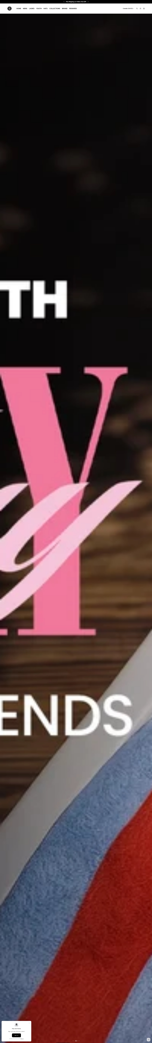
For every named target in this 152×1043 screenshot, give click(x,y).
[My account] (140, 8)
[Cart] (144, 8)
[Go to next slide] (88, 1)
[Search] (137, 8)
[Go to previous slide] (64, 1)
